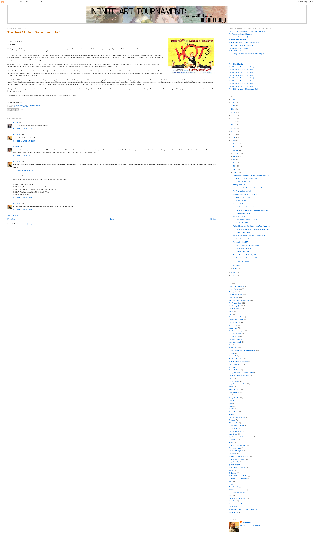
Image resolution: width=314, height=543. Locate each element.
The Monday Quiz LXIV (241, 261)
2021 (233, 102)
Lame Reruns (233, 434)
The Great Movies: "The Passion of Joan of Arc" (248, 258)
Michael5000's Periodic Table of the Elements (244, 42)
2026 (233, 99)
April (235, 169)
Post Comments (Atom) (24, 224)
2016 (233, 118)
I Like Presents (233, 428)
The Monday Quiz (235, 306)
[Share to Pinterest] (18, 109)
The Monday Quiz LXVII (241, 200)
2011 (233, 134)
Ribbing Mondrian (239, 184)
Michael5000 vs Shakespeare (238, 361)
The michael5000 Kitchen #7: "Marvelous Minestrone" (251, 188)
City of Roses (233, 412)
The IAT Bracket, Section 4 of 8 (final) (241, 75)
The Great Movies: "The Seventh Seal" (245, 178)
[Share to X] (13, 109)
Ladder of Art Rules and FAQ (238, 37)
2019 (233, 109)
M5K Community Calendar (238, 490)
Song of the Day (234, 462)
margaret (16, 146)
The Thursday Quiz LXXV (241, 232)
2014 (233, 125)
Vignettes (232, 378)
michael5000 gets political (237, 498)
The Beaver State (234, 448)
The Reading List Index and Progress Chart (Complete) (247, 53)
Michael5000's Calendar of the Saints (241, 45)
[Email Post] (21, 109)
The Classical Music (235, 333)
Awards (231, 470)
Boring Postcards (234, 289)
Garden (231, 442)
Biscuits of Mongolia (236, 450)
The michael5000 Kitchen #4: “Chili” (245, 248)
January (236, 268)
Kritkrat (15, 122)
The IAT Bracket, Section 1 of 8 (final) (241, 67)
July (234, 159)
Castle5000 (232, 453)
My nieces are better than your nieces (241, 437)
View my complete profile (251, 525)
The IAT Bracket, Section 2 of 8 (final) (241, 69)
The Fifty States (234, 381)
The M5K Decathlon (235, 364)
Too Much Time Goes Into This (239, 300)
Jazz (230, 395)
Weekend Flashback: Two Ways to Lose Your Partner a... (251, 226)
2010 (233, 138)
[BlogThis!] (11, 109)
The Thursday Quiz (235, 303)
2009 (233, 141)
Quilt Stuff (232, 356)
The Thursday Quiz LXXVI (242, 213)
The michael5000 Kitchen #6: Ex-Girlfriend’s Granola (250, 210)
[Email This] (8, 109)
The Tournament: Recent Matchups (240, 34)
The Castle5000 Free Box (237, 492)
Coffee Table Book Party (237, 425)
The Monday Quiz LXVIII (241, 181)
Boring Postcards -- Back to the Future (241, 372)
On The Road (233, 347)
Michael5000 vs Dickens (237, 459)
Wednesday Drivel (239, 216)
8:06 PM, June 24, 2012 (23, 198)
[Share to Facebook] (15, 109)
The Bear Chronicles (235, 339)
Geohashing (233, 473)
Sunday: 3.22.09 (238, 204)
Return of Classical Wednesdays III (244, 255)
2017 (233, 115)
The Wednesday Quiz (236, 317)
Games (231, 414)
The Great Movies (21, 106)
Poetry (231, 481)
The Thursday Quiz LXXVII (242, 191)
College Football (234, 398)
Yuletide (231, 484)
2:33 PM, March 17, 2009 (24, 129)
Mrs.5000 (232, 353)
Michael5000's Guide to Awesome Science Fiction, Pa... (251, 175)
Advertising (232, 439)
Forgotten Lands (234, 389)
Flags (230, 314)
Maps (230, 345)
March (235, 172)
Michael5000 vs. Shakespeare (238, 51)
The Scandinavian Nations (237, 504)
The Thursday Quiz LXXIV (242, 251)
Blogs (231, 406)
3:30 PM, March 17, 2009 (24, 141)
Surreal (231, 386)
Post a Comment (12, 215)
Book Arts (232, 367)
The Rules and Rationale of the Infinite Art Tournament (247, 31)
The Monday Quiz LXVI (241, 223)
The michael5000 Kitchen (237, 417)
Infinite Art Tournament (236, 286)
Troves (231, 495)
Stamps (231, 311)
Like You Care (233, 297)
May (235, 166)
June (235, 163)
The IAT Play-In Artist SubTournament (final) (243, 89)
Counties (232, 420)
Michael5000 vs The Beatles (238, 476)
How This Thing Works (236, 359)
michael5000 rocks (235, 506)
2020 (233, 106)
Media (231, 403)
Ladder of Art (233, 328)
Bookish (231, 409)
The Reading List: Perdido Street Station (246, 245)
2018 (233, 112)
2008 (233, 272)
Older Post (212, 219)
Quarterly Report (234, 464)
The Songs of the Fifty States (238, 48)
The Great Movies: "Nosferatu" (243, 197)
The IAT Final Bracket (236, 64)
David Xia (16, 176)
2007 (233, 275)
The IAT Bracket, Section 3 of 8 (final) (241, 72)
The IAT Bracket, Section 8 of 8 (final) (241, 86)
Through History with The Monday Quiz (242, 350)
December (236, 144)
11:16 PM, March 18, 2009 (24, 170)
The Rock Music (234, 370)
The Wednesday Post (235, 294)
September (237, 153)
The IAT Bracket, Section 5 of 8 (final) (241, 78)
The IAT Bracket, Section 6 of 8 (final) (241, 81)
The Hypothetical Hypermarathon (240, 375)
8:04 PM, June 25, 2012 (23, 210)
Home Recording (234, 487)
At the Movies (233, 325)
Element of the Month (236, 319)
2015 (233, 122)
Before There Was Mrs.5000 (238, 467)
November (236, 147)
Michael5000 (21, 105)
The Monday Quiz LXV (240, 242)
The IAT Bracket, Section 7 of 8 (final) (241, 83)
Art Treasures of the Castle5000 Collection (243, 509)
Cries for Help (233, 423)
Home (112, 219)
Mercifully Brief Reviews (237, 445)
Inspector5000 (233, 512)
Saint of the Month (235, 342)
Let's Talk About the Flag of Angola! (245, 194)
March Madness (234, 392)
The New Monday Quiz (236, 331)
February (236, 265)
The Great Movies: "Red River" (243, 239)
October (236, 150)
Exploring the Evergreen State (239, 456)
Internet (231, 400)
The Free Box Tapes (235, 431)
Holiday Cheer (233, 292)
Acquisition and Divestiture (238, 478)
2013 (233, 128)
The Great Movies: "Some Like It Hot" (245, 219)
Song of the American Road (238, 384)
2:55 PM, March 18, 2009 (24, 155)
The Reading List (234, 322)
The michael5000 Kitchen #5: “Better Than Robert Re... (251, 229)
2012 (233, 131)
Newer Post (11, 219)
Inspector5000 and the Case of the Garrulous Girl (249, 235)
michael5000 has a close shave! (243, 207)
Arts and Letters (234, 336)
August (235, 156)
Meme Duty (232, 501)
